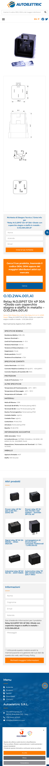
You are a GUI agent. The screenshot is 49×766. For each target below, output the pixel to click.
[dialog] (25, 746)
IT (38, 19)
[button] (3, 19)
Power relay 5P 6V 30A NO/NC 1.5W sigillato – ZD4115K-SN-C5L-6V (33, 511)
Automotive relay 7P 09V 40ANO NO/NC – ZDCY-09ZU (34, 573)
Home (5, 315)
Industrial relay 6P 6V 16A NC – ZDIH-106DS (14, 572)
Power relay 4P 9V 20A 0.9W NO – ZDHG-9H (13, 511)
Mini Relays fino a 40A (16, 315)
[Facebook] (42, 19)
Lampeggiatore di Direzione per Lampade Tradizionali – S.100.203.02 (34, 542)
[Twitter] (46, 19)
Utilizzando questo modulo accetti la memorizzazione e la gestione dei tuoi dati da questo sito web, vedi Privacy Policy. (24, 652)
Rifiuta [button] (24, 758)
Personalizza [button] (24, 763)
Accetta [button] (24, 753)
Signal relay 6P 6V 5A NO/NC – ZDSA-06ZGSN (14, 542)
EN (35, 19)
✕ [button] (43, 730)
